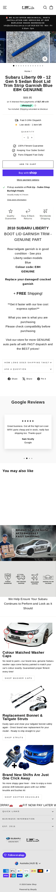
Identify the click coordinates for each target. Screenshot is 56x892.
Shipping (24, 109)
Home (27, 71)
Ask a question (15, 369)
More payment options (28, 180)
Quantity (27, 132)
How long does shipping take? (27, 362)
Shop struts (14, 738)
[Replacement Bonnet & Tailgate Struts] (28, 698)
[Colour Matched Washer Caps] (28, 635)
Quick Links (11, 811)
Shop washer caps (18, 678)
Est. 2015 (9, 826)
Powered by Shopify (28, 889)
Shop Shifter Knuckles (22, 797)
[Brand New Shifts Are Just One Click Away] (28, 758)
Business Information (19, 819)
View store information (16, 200)
